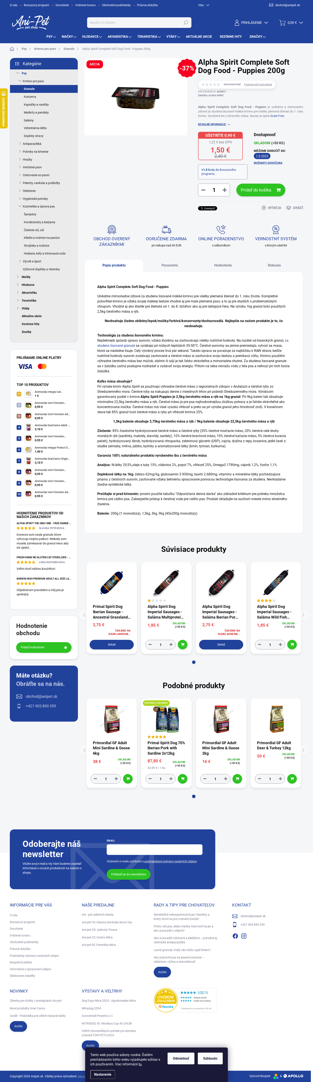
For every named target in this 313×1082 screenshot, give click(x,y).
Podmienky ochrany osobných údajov (34, 955)
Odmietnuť (181, 1058)
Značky (26, 332)
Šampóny (30, 214)
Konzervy (30, 96)
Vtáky (25, 308)
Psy (24, 73)
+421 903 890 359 (41, 706)
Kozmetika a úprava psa (39, 206)
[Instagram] (244, 935)
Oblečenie (29, 191)
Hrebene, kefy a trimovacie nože (45, 253)
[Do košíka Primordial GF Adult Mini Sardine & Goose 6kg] (128, 779)
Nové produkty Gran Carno (27, 1008)
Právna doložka (147, 5)
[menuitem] (51, 36)
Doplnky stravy (33, 136)
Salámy (29, 120)
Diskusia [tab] (274, 265)
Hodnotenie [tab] (223, 265)
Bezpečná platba (21, 962)
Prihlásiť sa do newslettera (128, 874)
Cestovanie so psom (36, 175)
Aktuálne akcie (32, 316)
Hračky (27, 159)
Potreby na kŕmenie (35, 151)
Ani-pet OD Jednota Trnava (99, 929)
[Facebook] (235, 935)
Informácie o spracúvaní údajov (30, 969)
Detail (111, 644)
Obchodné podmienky (116, 5)
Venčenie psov (32, 167)
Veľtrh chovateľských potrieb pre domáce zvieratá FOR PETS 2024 (109, 1033)
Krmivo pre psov (33, 81)
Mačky (26, 277)
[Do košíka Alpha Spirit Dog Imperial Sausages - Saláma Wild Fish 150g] (292, 644)
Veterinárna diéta (35, 128)
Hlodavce (28, 284)
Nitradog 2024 (91, 1008)
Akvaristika (29, 292)
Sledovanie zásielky (22, 975)
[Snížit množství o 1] (150, 644)
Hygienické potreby (35, 198)
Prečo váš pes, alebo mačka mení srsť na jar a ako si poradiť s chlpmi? (183, 928)
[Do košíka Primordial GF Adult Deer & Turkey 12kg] (292, 779)
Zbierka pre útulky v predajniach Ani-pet (36, 1000)
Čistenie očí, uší (34, 230)
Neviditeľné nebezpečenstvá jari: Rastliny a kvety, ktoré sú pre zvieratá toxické (182, 917)
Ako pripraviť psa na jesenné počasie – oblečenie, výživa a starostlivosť (179, 959)
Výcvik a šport (32, 261)
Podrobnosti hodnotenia (258, 84)
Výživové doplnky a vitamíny (41, 269)
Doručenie (62, 5)
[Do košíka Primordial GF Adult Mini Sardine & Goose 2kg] (237, 779)
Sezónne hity (30, 324)
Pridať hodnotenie (32, 647)
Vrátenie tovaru (85, 5)
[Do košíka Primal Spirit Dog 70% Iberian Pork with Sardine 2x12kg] (182, 779)
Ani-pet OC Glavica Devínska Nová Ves (107, 922)
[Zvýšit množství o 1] (171, 644)
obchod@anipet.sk (41, 696)
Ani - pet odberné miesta (97, 914)
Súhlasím (210, 1058)
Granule (29, 89)
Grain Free (277, 116)
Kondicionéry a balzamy (39, 222)
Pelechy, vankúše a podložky (41, 183)
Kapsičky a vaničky (36, 104)
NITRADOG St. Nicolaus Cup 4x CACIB (107, 1023)
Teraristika (29, 300)
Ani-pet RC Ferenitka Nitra (99, 945)
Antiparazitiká (32, 143)
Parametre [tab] (170, 265)
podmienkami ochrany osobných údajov (170, 861)
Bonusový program (36, 5)
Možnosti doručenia (268, 162)
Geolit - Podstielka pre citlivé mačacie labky (38, 1015)
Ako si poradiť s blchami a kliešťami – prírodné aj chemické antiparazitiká (185, 940)
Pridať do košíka (256, 190)
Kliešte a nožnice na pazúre (42, 237)
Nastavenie (102, 1074)
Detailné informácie (212, 124)
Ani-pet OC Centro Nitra (97, 937)
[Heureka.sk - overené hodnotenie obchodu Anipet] (185, 1000)
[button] (194, 662)
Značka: (211, 95)
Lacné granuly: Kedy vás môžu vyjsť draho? (182, 950)
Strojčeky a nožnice (36, 245)
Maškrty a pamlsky (36, 112)
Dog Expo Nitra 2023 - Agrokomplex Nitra (109, 1000)
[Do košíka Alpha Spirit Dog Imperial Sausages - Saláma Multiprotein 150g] (182, 644)
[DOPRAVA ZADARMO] (166, 719)
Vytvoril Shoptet (259, 1076)
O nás (13, 5)
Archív (162, 972)
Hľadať (185, 22)
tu (140, 1064)
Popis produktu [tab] (114, 265)
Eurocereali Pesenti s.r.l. (97, 1015)
